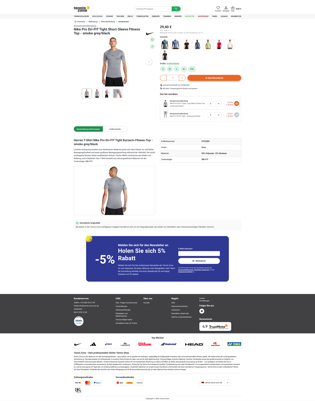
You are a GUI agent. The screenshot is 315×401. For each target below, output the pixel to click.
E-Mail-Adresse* (185, 248)
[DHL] (130, 383)
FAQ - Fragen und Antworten (126, 303)
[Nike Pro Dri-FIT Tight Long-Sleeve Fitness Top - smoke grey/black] (165, 103)
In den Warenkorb (214, 78)
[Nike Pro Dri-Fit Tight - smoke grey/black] (165, 115)
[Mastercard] (88, 383)
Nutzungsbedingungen (186, 270)
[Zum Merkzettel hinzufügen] (152, 39)
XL (184, 69)
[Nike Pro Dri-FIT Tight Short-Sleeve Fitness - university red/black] (219, 44)
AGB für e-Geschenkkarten (181, 317)
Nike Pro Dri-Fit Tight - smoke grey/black (185, 116)
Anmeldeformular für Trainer (126, 323)
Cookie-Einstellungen (201, 299)
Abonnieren (201, 261)
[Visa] (78, 383)
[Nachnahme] (78, 390)
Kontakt (146, 303)
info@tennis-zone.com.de (89, 306)
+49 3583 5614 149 (89, 2)
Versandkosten (121, 306)
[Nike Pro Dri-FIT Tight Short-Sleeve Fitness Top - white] (230, 44)
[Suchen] (176, 8)
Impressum (175, 310)
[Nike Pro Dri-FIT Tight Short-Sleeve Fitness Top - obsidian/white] (165, 55)
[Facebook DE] (201, 311)
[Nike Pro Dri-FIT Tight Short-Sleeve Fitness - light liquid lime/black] (208, 44)
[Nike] (150, 33)
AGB (173, 303)
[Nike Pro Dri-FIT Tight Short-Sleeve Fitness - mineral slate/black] (165, 44)
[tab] (88, 129)
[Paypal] (97, 383)
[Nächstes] (149, 62)
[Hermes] (139, 383)
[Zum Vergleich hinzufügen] (152, 46)
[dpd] (120, 383)
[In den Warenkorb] (236, 103)
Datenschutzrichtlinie (185, 272)
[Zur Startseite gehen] (81, 9)
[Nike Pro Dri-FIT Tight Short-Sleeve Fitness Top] (186, 44)
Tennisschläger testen (124, 320)
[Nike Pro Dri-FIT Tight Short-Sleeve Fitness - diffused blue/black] (197, 44)
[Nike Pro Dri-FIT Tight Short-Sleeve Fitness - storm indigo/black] (176, 44)
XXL (192, 69)
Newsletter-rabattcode (201, 270)
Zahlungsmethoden (123, 310)
